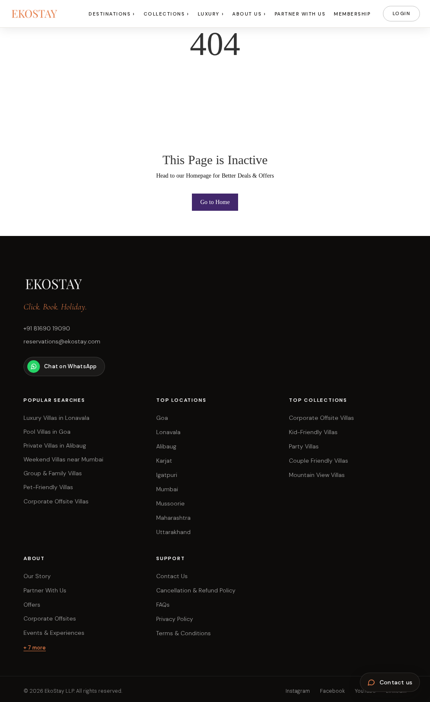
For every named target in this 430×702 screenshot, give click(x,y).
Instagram (298, 691)
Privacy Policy (174, 619)
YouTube (365, 691)
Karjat (164, 460)
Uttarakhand (173, 532)
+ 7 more (35, 647)
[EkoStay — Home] (43, 14)
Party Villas (304, 446)
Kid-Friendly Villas (313, 432)
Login (402, 13)
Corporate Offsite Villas (321, 418)
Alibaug (166, 446)
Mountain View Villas (317, 475)
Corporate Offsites (50, 618)
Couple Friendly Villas (318, 460)
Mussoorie (170, 503)
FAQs (163, 604)
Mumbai (167, 489)
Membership (352, 14)
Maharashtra (173, 517)
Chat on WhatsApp (70, 366)
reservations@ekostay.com (62, 341)
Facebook (332, 691)
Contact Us (172, 576)
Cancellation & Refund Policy (196, 590)
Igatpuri (166, 475)
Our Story (37, 576)
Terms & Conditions (183, 633)
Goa (162, 418)
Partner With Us (300, 14)
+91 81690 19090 (47, 328)
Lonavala (168, 432)
